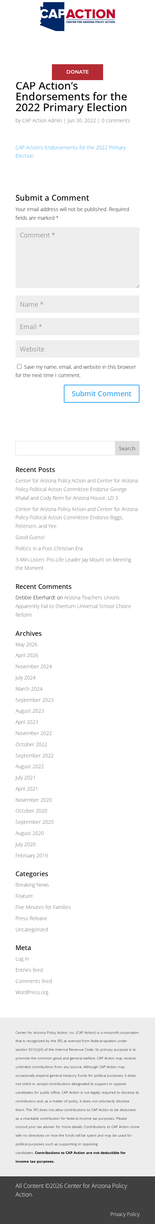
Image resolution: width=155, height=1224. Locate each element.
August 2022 (29, 766)
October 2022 (31, 744)
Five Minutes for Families (43, 907)
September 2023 (34, 699)
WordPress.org (31, 992)
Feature (24, 895)
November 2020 (33, 799)
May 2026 (26, 644)
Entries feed (29, 969)
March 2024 (29, 688)
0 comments (116, 120)
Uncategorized (31, 929)
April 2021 (26, 788)
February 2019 (31, 855)
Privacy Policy (125, 1214)
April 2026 (26, 655)
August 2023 (29, 710)
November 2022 (33, 733)
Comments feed (33, 981)
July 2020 (25, 844)
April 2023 (26, 721)
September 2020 (34, 821)
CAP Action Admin (42, 120)
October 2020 (31, 810)
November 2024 (33, 666)
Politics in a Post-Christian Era (49, 548)
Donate (77, 72)
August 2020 (29, 833)
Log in (22, 958)
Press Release (31, 918)
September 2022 (34, 755)
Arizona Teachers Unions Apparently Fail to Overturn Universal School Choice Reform (73, 606)
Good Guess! (30, 537)
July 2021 (25, 777)
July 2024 (25, 677)
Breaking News (32, 884)
